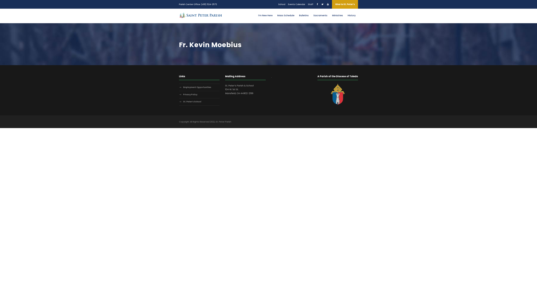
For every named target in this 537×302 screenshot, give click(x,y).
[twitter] (322, 4)
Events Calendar (296, 4)
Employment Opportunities (197, 87)
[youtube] (328, 4)
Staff (310, 4)
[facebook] (317, 4)
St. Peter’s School (192, 101)
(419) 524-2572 (209, 4)
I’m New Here (265, 15)
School (281, 4)
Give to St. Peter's (345, 4)
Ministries (337, 15)
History (352, 15)
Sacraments (320, 15)
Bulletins (304, 15)
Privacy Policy (190, 94)
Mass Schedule (285, 15)
